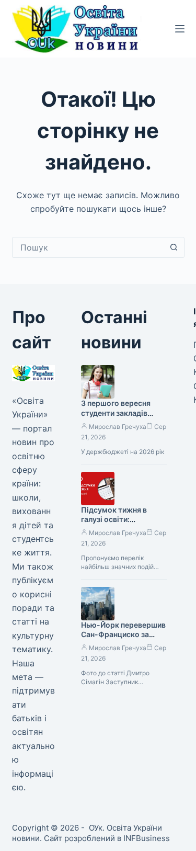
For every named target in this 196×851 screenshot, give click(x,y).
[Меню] (180, 28)
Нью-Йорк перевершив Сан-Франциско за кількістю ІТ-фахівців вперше (123, 639)
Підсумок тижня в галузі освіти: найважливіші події (116, 519)
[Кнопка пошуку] (174, 247)
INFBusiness (146, 838)
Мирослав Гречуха (117, 426)
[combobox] (88, 247)
